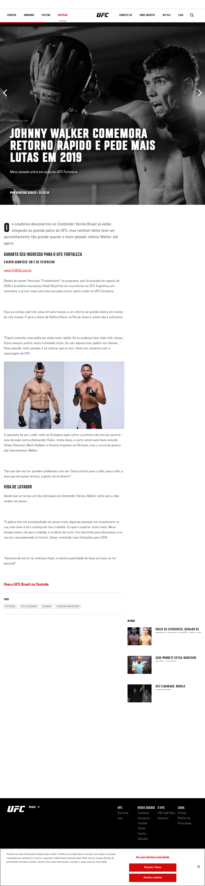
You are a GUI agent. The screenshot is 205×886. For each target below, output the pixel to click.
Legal (181, 808)
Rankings (29, 15)
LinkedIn (143, 839)
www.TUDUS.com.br (18, 270)
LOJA (180, 15)
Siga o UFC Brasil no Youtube (26, 584)
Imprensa (163, 818)
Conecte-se (125, 15)
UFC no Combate (29, 606)
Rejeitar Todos (152, 867)
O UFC (161, 808)
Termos (182, 813)
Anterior (6, 92)
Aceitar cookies (153, 877)
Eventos (11, 15)
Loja (120, 818)
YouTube (142, 823)
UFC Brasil (10, 606)
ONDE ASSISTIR (147, 15)
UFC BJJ (167, 15)
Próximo (198, 92)
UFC (120, 808)
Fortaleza (47, 606)
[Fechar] (198, 866)
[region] (102, 867)
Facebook (143, 813)
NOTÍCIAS (62, 15)
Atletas (46, 15)
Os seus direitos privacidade (152, 857)
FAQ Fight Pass (166, 813)
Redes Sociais (146, 808)
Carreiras (123, 813)
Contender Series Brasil (68, 606)
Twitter (142, 834)
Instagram (144, 818)
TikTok (142, 829)
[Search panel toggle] (192, 15)
